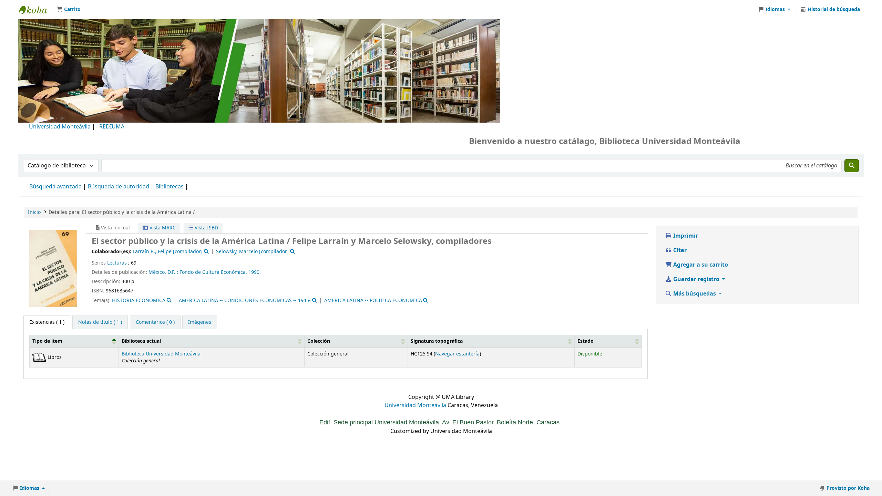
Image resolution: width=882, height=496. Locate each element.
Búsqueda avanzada (55, 187)
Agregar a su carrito (700, 265)
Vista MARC (162, 227)
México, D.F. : (163, 272)
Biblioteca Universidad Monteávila (36, 10)
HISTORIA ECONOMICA (138, 300)
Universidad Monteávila (60, 127)
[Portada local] (53, 268)
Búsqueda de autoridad (118, 187)
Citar (679, 250)
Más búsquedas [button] (694, 294)
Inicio (34, 212)
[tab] (100, 322)
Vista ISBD (205, 227)
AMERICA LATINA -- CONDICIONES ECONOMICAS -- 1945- (245, 300)
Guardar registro (696, 279)
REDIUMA (111, 127)
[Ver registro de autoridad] (205, 251)
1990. (254, 272)
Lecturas (117, 263)
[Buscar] (851, 165)
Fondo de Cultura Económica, (213, 272)
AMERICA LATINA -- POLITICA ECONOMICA (373, 300)
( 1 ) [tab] (46, 322)
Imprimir (685, 236)
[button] (68, 9)
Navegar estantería (457, 354)
